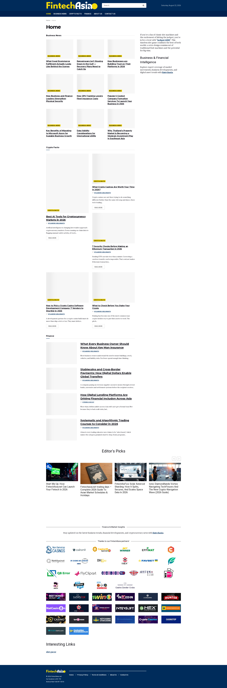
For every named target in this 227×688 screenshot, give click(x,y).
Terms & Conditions (99, 675)
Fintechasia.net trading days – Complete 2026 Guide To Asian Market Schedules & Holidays (95, 491)
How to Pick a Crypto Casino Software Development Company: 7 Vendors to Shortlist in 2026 (64, 308)
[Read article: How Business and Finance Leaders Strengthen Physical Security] (59, 84)
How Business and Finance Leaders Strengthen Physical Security (59, 98)
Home (48, 14)
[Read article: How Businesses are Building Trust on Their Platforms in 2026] (121, 49)
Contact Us (110, 14)
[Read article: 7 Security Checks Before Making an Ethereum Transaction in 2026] (113, 228)
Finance (87, 14)
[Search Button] (144, 5)
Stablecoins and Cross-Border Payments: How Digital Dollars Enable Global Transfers (105, 373)
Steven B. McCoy (88, 402)
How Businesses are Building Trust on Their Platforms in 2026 (119, 64)
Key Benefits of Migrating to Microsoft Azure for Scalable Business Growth (59, 133)
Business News (60, 14)
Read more (53, 238)
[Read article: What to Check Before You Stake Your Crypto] (113, 287)
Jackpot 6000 (163, 40)
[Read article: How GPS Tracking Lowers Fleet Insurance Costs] (90, 84)
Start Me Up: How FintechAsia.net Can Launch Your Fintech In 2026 (60, 486)
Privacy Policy (82, 675)
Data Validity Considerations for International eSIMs (86, 133)
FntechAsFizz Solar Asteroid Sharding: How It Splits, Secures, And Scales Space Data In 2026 (130, 488)
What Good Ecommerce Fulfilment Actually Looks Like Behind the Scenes (58, 64)
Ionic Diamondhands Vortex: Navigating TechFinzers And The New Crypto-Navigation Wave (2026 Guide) (163, 488)
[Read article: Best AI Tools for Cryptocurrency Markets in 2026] (67, 183)
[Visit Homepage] (72, 5)
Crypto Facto (75, 14)
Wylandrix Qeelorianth (56, 223)
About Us (98, 14)
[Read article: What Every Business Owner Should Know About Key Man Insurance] (61, 353)
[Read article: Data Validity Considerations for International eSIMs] (90, 118)
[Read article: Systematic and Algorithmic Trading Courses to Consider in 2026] (61, 430)
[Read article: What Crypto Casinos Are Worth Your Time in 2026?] (113, 169)
